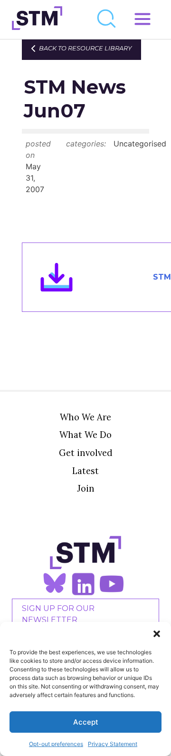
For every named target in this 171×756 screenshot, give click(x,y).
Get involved (86, 452)
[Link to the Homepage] (37, 19)
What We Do (85, 434)
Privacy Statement (112, 743)
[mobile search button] (107, 19)
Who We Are (85, 417)
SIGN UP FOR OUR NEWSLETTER (58, 614)
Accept (85, 722)
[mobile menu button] (142, 19)
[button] (157, 634)
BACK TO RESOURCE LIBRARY (85, 48)
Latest (85, 470)
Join (86, 488)
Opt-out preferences (56, 743)
